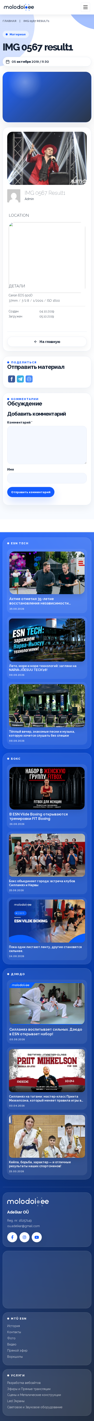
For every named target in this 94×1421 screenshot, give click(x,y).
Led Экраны (15, 1401)
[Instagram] (24, 1237)
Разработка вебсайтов (24, 1383)
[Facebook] (12, 1237)
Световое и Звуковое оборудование (34, 1407)
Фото (11, 1338)
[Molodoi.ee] (28, 1201)
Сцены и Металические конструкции (34, 1395)
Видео (11, 1344)
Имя (10, 469)
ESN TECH (19, 543)
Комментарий (19, 422)
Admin (29, 199)
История (13, 1326)
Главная (9, 21)
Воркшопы (15, 1356)
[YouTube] (37, 1237)
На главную (50, 342)
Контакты (14, 1332)
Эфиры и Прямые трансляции (28, 1389)
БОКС (16, 758)
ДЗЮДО (18, 974)
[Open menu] (85, 7)
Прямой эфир (17, 1350)
